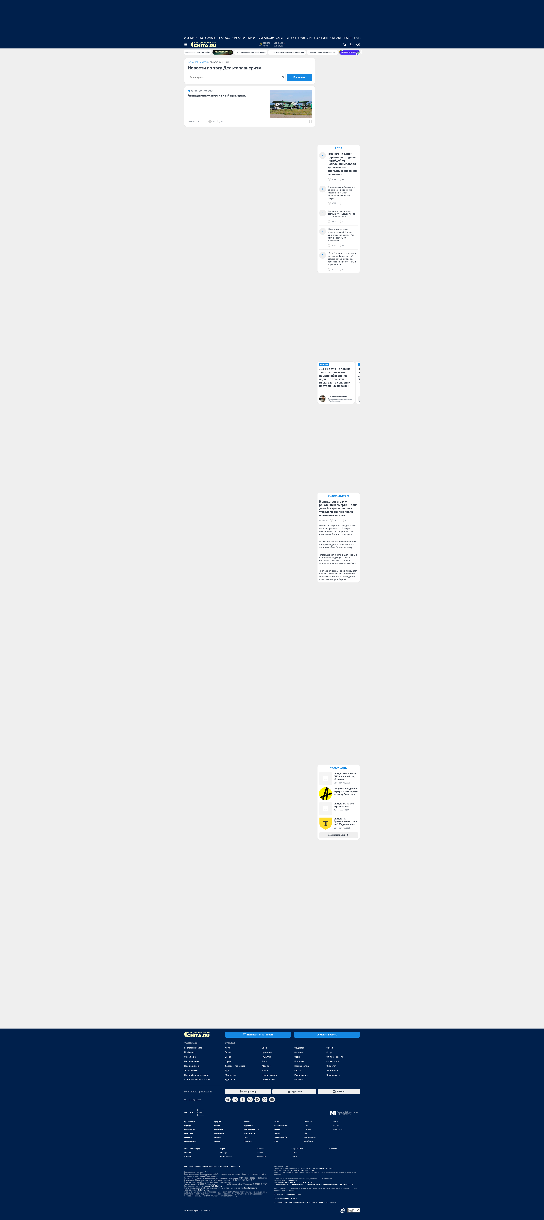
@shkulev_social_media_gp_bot (302, 1171)
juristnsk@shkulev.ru (249, 1188)
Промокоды (224, 38)
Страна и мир (333, 1061)
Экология (331, 1066)
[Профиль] (358, 44)
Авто (227, 1048)
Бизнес (228, 1052)
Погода (251, 38)
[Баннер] (222, 52)
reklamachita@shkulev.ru (322, 1169)
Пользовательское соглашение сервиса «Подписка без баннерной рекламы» (305, 1202)
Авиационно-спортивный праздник (217, 95)
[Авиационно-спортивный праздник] (291, 104)
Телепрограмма (266, 38)
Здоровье (230, 1079)
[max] (257, 1099)
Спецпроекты (333, 1075)
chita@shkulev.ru (215, 1186)
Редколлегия (321, 38)
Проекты (347, 38)
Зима (264, 1048)
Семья (329, 1048)
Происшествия (301, 1066)
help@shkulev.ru (202, 1190)
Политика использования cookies (287, 1194)
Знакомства (238, 38)
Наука (265, 1070)
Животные (230, 1075)
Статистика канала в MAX (197, 1079)
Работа (297, 1070)
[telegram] (228, 1099)
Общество (299, 1048)
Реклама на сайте (193, 1048)
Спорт (329, 1052)
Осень (297, 1057)
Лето (264, 1061)
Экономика (332, 1070)
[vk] (235, 1099)
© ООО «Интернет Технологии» (197, 1211)
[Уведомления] (351, 44)
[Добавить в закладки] (310, 121)
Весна (228, 1057)
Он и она (298, 1052)
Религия (298, 1079)
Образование (268, 1079)
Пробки (358, 38)
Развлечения (301, 1075)
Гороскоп (291, 38)
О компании (190, 1057)
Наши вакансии (192, 1066)
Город (228, 1061)
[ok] (242, 1099)
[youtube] (272, 1099)
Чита (190, 62)
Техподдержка (191, 1070)
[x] (264, 1099)
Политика (299, 1061)
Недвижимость (207, 38)
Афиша (279, 38)
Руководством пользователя (285, 1180)
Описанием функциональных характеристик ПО (293, 1182)
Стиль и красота (334, 1057)
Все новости (190, 38)
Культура (266, 1057)
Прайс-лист (190, 1052)
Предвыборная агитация (196, 1075)
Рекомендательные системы (285, 1198)
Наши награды (191, 1061)
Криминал (267, 1052)
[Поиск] (344, 44)
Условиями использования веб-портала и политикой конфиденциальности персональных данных (314, 1184)
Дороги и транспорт (235, 1066)
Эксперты (335, 38)
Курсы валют (305, 38)
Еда (227, 1070)
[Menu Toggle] (185, 44)
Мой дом (266, 1066)
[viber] (250, 1099)
